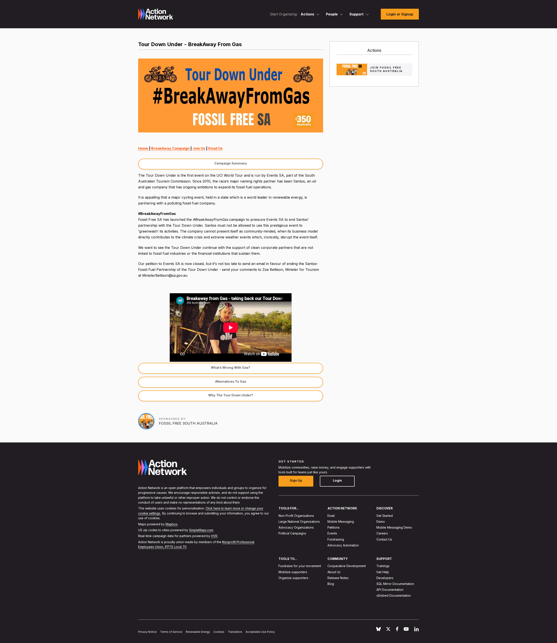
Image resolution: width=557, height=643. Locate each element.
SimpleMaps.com (201, 530)
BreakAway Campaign (170, 148)
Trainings (382, 566)
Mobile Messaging (340, 521)
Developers (384, 578)
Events (332, 533)
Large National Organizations (299, 521)
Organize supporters (293, 578)
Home (143, 148)
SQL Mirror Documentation (395, 584)
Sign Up (296, 480)
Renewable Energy (198, 631)
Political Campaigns (292, 533)
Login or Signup (399, 14)
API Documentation (389, 589)
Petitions (333, 527)
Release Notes (338, 578)
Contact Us (384, 539)
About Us (334, 572)
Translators (235, 631)
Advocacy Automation (343, 545)
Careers (382, 533)
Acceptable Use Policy (260, 631)
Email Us (215, 148)
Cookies (218, 631)
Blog (330, 584)
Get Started (384, 515)
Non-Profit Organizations (296, 515)
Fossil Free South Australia (188, 423)
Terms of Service (171, 631)
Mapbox (172, 524)
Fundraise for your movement (299, 566)
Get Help (382, 572)
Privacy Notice (147, 631)
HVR (214, 536)
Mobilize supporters (292, 572)
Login (337, 480)
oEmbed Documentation (393, 596)
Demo (380, 521)
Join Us (199, 148)
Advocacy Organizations (296, 527)
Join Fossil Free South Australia (386, 69)
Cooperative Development (346, 566)
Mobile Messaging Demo (394, 527)
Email (331, 515)
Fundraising (335, 539)
